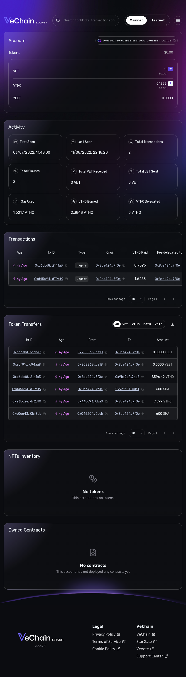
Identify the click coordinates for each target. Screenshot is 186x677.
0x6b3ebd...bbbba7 (27, 352)
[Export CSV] (172, 324)
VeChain (144, 634)
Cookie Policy (103, 648)
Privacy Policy (103, 634)
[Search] (58, 20)
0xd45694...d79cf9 (48, 279)
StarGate (144, 641)
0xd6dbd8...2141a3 (49, 265)
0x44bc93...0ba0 (90, 401)
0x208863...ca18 (90, 352)
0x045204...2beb (90, 414)
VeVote (143, 648)
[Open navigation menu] (178, 20)
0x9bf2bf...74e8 (127, 377)
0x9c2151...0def (127, 389)
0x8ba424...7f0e (108, 265)
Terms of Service (106, 641)
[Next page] (173, 299)
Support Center (150, 656)
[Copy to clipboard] (174, 40)
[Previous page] (164, 299)
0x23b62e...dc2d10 (26, 401)
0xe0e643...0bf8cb (26, 414)
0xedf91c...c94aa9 (27, 364)
